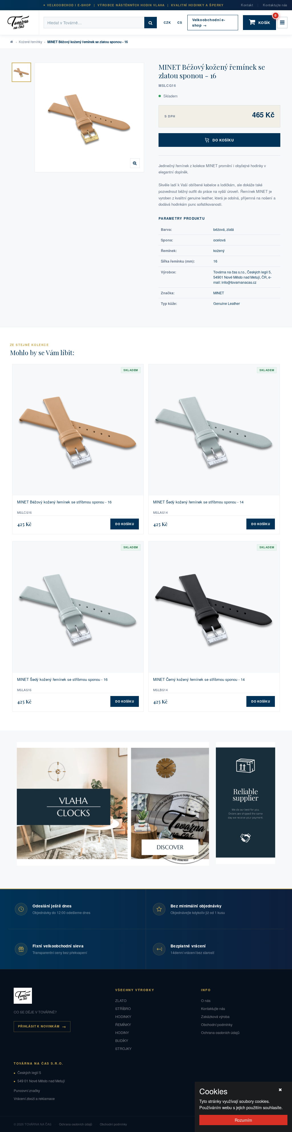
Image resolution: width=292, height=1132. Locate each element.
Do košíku (223, 140)
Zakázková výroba (215, 1016)
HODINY (122, 1032)
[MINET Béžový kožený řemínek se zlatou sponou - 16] (21, 72)
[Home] (22, 22)
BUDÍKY (121, 1040)
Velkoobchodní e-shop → (208, 22)
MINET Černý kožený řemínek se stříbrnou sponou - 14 (199, 679)
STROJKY (123, 1048)
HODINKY (123, 1016)
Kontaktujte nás (275, 5)
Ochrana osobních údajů (220, 1032)
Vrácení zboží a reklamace (34, 1098)
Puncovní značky (27, 1090)
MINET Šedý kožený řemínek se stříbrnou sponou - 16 (62, 679)
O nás (205, 1000)
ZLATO (121, 1000)
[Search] (150, 22)
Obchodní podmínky (216, 1024)
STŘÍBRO (123, 1008)
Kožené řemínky (30, 41)
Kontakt (247, 5)
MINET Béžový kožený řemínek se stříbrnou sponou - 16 (64, 502)
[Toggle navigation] (282, 22)
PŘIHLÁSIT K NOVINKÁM (39, 1026)
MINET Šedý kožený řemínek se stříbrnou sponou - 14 (198, 502)
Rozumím (243, 1120)
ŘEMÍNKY (123, 1024)
